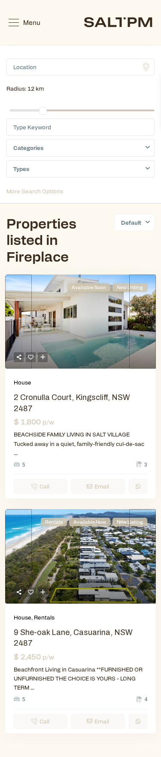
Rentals (44, 617)
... (16, 452)
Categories (28, 147)
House (22, 382)
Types (21, 168)
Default (131, 222)
